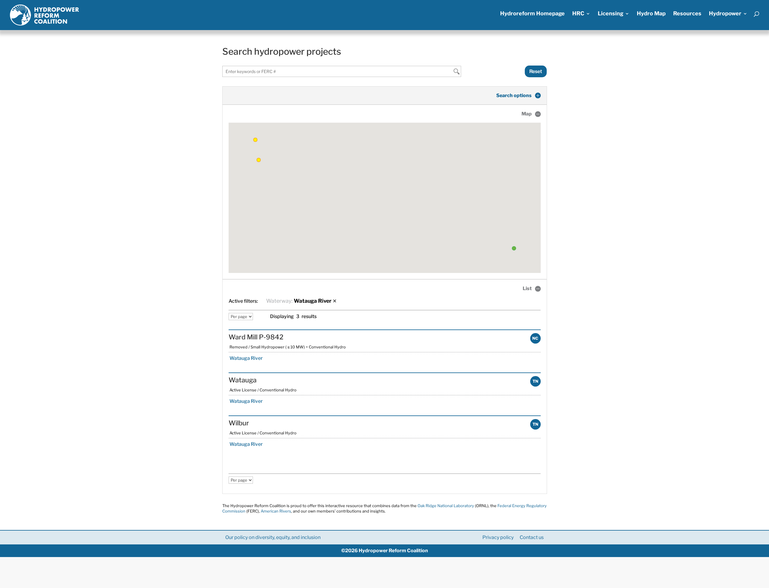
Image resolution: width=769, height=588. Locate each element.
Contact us (532, 537)
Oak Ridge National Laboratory (446, 505)
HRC (578, 14)
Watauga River (246, 358)
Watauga (243, 380)
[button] (514, 248)
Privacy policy (498, 537)
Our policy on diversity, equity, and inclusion (273, 537)
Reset (535, 71)
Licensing (610, 14)
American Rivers (276, 511)
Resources (687, 14)
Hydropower (725, 14)
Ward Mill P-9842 (256, 337)
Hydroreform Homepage (532, 14)
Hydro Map (651, 14)
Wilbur (239, 423)
